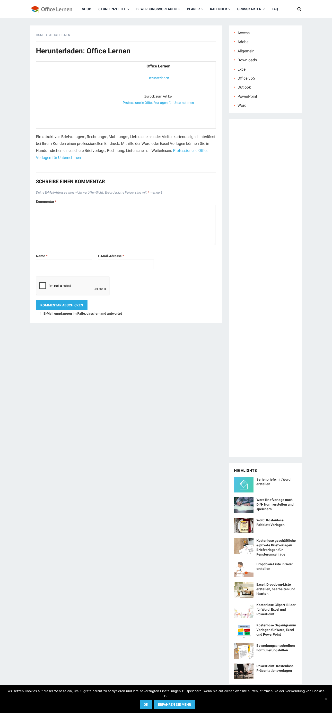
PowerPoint (247, 96)
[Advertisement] (68, 94)
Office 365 (246, 78)
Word (241, 105)
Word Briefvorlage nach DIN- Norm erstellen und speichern (275, 504)
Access (243, 33)
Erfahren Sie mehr (174, 704)
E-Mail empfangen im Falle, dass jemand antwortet (83, 313)
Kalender (218, 9)
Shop (86, 9)
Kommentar (46, 202)
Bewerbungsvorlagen (156, 9)
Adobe (242, 42)
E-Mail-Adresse (111, 256)
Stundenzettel (112, 9)
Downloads (247, 60)
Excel (241, 69)
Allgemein (245, 51)
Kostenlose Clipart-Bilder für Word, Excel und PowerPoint (276, 609)
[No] (325, 699)
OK (146, 704)
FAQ (275, 9)
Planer (193, 9)
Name (41, 256)
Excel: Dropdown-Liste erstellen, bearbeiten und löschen (275, 589)
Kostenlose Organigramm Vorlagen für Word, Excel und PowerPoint (276, 629)
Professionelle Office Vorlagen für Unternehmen (158, 103)
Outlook (244, 87)
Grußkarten (249, 9)
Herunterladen (158, 78)
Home (40, 35)
